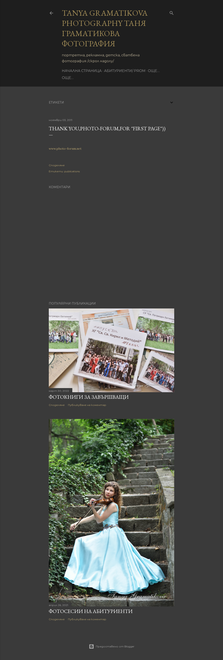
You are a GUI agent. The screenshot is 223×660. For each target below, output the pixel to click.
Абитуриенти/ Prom (124, 71)
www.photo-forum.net (65, 149)
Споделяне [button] (57, 165)
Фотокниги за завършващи (89, 397)
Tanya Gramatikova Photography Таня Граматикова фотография (105, 28)
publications (72, 171)
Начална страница (82, 71)
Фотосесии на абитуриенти (91, 611)
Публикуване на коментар (87, 405)
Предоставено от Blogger (115, 646)
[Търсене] (171, 12)
